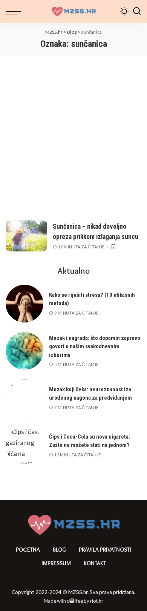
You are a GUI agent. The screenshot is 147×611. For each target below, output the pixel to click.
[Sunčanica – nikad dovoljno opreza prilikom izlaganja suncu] (26, 236)
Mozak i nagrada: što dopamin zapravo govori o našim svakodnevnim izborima (94, 346)
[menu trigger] (15, 11)
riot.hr (96, 601)
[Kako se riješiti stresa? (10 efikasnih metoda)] (24, 304)
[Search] (136, 11)
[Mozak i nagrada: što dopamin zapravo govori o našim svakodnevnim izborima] (24, 351)
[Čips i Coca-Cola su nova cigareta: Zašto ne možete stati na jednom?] (24, 445)
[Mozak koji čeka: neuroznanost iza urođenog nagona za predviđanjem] (24, 398)
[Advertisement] (73, 133)
